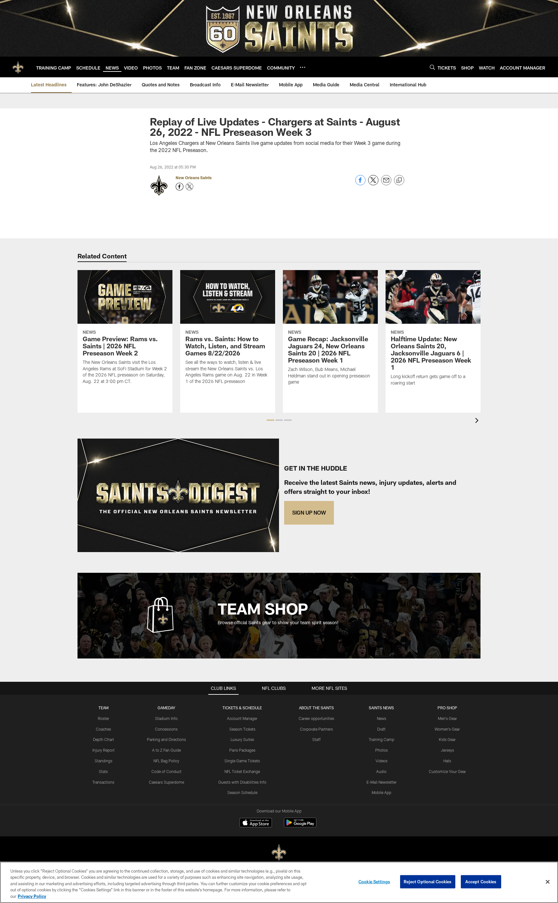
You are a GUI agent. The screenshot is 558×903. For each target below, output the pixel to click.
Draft (381, 729)
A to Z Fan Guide (166, 750)
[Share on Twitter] (373, 183)
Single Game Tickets (242, 760)
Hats (447, 760)
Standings (103, 760)
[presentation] (477, 421)
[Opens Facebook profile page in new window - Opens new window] (179, 186)
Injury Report (103, 750)
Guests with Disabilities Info (242, 782)
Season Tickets (242, 729)
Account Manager (242, 718)
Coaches (103, 729)
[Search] (432, 67)
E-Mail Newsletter (382, 782)
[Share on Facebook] (360, 183)
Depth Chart (103, 739)
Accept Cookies (481, 881)
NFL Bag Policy (166, 760)
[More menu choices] (302, 67)
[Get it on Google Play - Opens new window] (300, 826)
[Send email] (386, 183)
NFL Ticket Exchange (242, 771)
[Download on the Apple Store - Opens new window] (256, 823)
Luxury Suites (242, 739)
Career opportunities (316, 718)
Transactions (103, 782)
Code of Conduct (166, 771)
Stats (103, 771)
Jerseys (447, 750)
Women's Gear (447, 729)
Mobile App (381, 792)
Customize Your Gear (447, 771)
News (381, 718)
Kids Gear (447, 739)
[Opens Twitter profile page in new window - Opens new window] (189, 186)
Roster (103, 718)
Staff (316, 739)
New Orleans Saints (194, 177)
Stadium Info (166, 718)
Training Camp (381, 739)
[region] (279, 882)
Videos (382, 760)
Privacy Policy (32, 896)
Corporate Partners (316, 729)
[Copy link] (399, 180)
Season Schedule (242, 792)
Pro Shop (447, 707)
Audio (381, 771)
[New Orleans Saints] (279, 853)
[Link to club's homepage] (18, 67)
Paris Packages (242, 750)
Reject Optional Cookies (428, 881)
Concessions (166, 729)
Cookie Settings (374, 881)
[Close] (548, 882)
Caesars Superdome (166, 782)
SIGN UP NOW (309, 512)
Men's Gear (447, 718)
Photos (381, 750)
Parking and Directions (166, 739)
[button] (270, 420)
